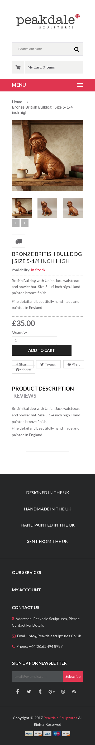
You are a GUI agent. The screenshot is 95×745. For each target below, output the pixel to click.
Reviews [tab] (24, 395)
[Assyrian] (47, 21)
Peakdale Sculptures (60, 717)
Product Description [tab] (43, 388)
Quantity (19, 332)
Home (17, 101)
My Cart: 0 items (41, 67)
